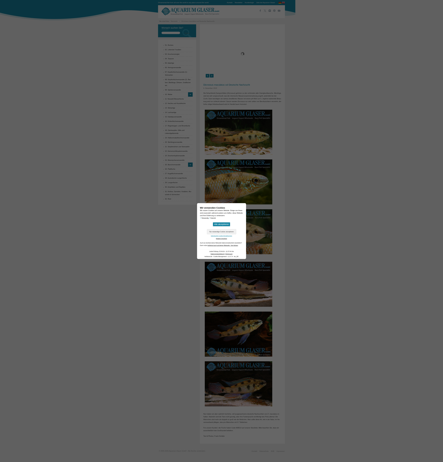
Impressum (229, 254)
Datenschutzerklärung (217, 254)
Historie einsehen (221, 238)
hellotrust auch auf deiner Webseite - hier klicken (223, 245)
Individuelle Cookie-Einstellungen (221, 236)
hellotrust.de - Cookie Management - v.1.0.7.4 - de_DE (221, 256)
